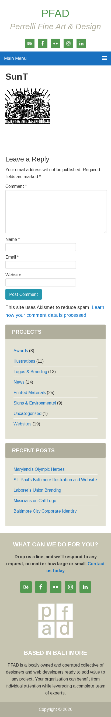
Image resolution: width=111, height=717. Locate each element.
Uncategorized (27, 413)
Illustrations (24, 361)
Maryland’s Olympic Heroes (39, 469)
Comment (16, 186)
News (19, 382)
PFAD (55, 13)
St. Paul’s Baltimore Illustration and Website (55, 479)
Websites (22, 424)
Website (13, 275)
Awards (20, 350)
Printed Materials (29, 392)
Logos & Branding (30, 371)
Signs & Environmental (34, 403)
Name (12, 239)
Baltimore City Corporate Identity (45, 511)
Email (12, 257)
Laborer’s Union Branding (37, 490)
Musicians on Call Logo (34, 500)
